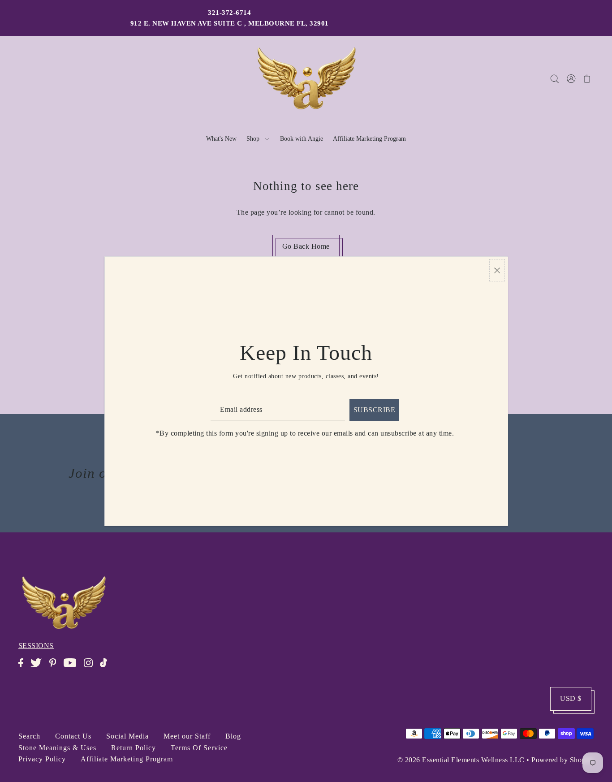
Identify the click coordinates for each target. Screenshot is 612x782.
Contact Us (73, 736)
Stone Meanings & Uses (57, 748)
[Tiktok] (106, 667)
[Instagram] (91, 667)
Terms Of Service (199, 748)
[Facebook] (23, 667)
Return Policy (133, 748)
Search (29, 736)
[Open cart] (587, 78)
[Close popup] (497, 270)
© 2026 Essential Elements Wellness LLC (461, 760)
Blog (233, 736)
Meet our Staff (187, 736)
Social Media (127, 736)
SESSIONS (36, 645)
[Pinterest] (55, 667)
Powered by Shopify (562, 760)
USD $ (571, 698)
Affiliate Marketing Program (127, 759)
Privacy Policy (42, 759)
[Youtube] (73, 667)
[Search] (554, 78)
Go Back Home (306, 246)
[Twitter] (38, 667)
